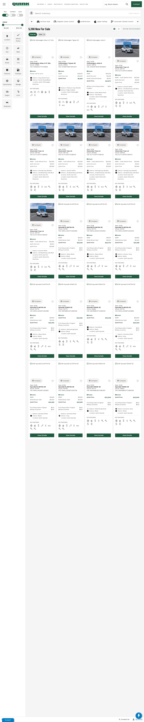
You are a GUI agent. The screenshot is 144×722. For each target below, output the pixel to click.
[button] (4, 4)
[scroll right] (137, 21)
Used (20, 11)
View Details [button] (42, 116)
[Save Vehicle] (52, 57)
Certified (12, 11)
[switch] (5, 14)
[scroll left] (32, 21)
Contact (136, 4)
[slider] (3, 25)
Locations (49, 4)
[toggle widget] (139, 716)
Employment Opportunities (71, 4)
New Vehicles (40, 4)
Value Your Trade (84, 4)
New (5, 11)
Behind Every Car (58, 4)
